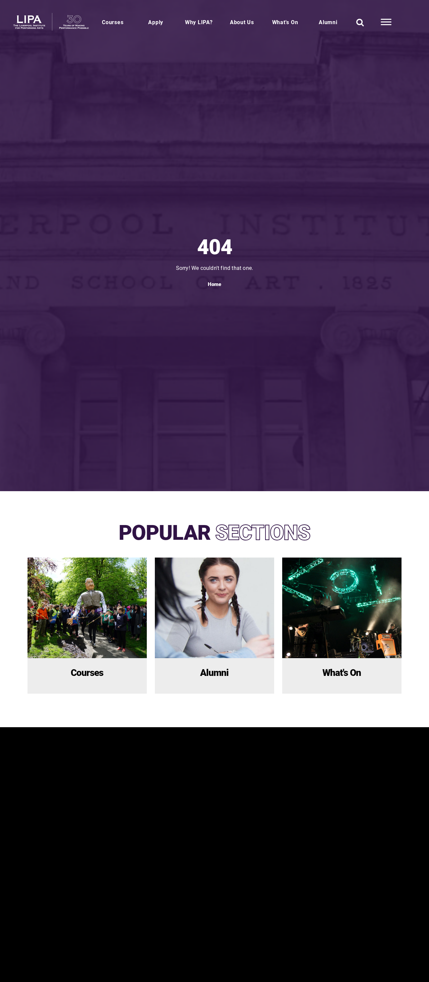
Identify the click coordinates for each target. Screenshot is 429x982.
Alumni (328, 21)
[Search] (360, 22)
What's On (285, 21)
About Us (242, 21)
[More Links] (386, 22)
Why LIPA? (199, 21)
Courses (112, 21)
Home (214, 284)
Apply (155, 21)
